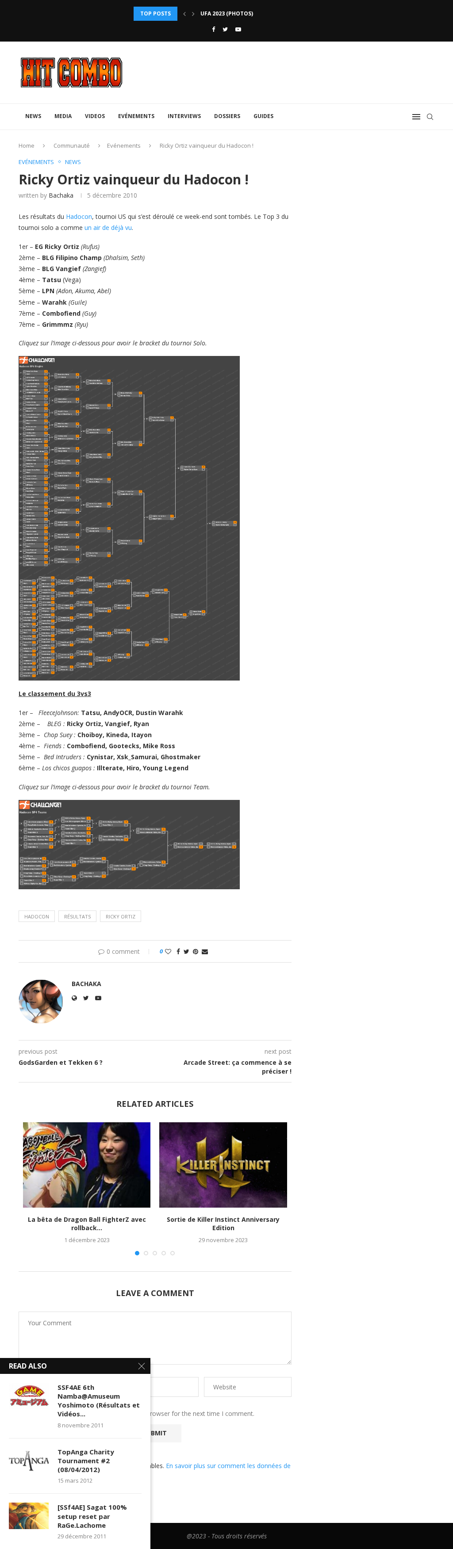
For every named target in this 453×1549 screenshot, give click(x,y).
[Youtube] (238, 29)
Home (27, 145)
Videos (95, 116)
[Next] (193, 14)
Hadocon (79, 216)
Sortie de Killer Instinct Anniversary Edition (223, 1223)
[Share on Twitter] (186, 951)
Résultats (77, 916)
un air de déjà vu (108, 227)
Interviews (184, 116)
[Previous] (184, 14)
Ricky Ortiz (120, 916)
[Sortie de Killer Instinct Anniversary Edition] (223, 1164)
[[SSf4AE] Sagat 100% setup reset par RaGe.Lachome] (29, 1516)
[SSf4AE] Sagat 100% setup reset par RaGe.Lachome (92, 1516)
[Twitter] (225, 29)
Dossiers (227, 116)
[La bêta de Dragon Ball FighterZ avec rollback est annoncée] (86, 1164)
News (33, 116)
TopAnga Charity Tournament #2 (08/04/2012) (86, 1460)
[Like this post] (168, 951)
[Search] (430, 117)
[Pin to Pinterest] (195, 951)
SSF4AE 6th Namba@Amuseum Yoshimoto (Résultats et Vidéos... (99, 1401)
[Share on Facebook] (178, 951)
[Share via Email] (205, 951)
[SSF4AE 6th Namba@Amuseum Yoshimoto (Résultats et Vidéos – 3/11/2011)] (29, 1396)
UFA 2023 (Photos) (226, 13)
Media (63, 116)
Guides (263, 116)
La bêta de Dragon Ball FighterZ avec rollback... (87, 1223)
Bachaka (61, 195)
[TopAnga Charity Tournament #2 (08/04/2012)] (29, 1460)
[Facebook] (213, 29)
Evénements (136, 116)
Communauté (72, 145)
